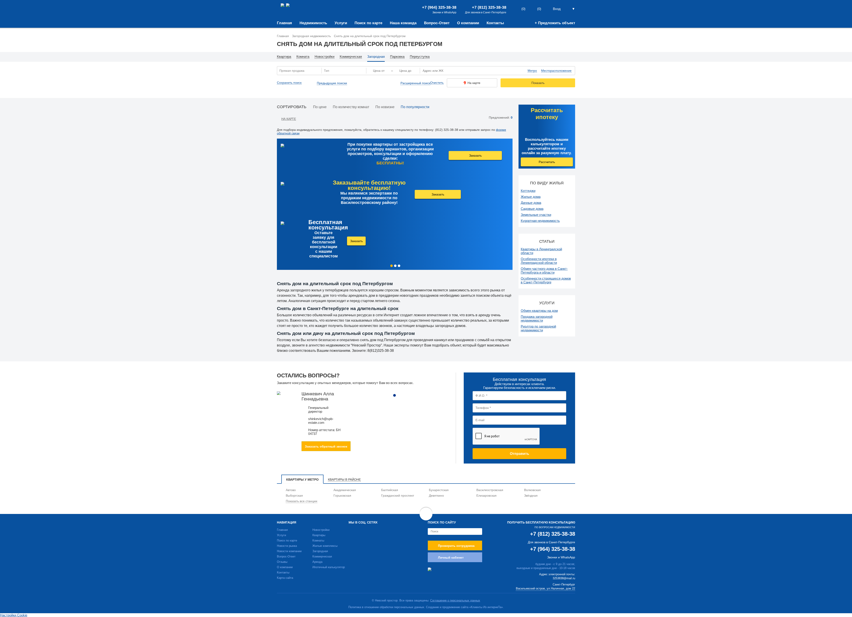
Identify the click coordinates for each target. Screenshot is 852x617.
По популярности (415, 107)
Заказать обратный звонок (326, 446)
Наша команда (403, 23)
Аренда (317, 561)
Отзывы (282, 561)
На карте (473, 83)
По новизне (384, 107)
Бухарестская (439, 490)
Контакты (495, 23)
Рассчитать (547, 162)
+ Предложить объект (555, 23)
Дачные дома (531, 203)
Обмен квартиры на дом (539, 310)
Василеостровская (489, 490)
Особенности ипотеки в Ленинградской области (539, 261)
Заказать (475, 155)
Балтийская (389, 490)
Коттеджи (528, 191)
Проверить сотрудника (456, 545)
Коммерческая (322, 556)
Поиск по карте (368, 23)
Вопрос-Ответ (437, 23)
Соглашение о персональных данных (455, 600)
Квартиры (318, 535)
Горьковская (342, 495)
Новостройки (320, 529)
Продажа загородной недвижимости (536, 318)
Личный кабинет (451, 557)
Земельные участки (536, 215)
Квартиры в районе (344, 479)
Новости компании (289, 551)
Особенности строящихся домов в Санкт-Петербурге (546, 280)
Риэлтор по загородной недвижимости (538, 328)
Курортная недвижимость (540, 221)
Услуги (341, 23)
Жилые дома (530, 197)
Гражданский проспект (397, 495)
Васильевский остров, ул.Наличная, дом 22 (545, 588)
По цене (320, 107)
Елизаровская (486, 495)
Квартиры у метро (302, 479)
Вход (557, 9)
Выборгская (294, 495)
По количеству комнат (351, 107)
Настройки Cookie (13, 615)
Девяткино (436, 495)
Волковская (532, 490)
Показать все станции (301, 501)
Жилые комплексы (324, 545)
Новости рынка (287, 545)
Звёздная (531, 495)
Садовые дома (532, 209)
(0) (539, 9)
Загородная (320, 551)
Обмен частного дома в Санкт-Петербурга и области (544, 270)
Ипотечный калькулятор (328, 567)
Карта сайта (285, 577)
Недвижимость (313, 23)
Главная (284, 23)
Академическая (344, 490)
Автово (291, 490)
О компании (468, 23)
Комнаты (318, 540)
